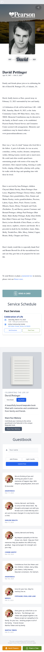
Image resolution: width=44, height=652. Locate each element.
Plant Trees (31, 330)
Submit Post (22, 464)
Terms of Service (27, 643)
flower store (18, 279)
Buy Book (21, 400)
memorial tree (27, 276)
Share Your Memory (13, 429)
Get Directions (13, 330)
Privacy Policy (16, 643)
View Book (10, 400)
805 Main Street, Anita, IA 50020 (19, 326)
